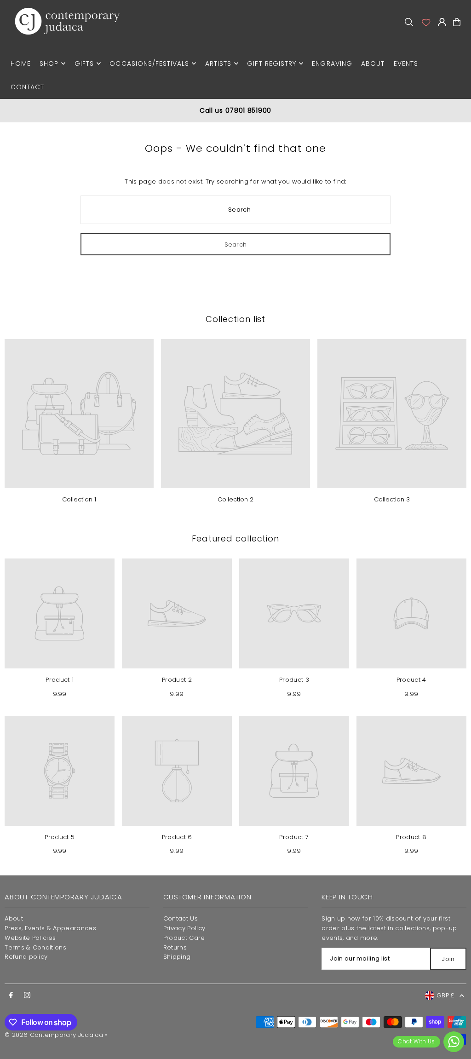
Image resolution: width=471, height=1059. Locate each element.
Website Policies (30, 937)
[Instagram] (27, 995)
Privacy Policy (184, 928)
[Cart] (456, 22)
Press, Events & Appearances (50, 928)
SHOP (49, 63)
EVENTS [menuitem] (406, 63)
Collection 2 (235, 499)
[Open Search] (409, 22)
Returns (175, 947)
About (14, 918)
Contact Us (180, 918)
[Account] (425, 22)
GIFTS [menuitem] (84, 63)
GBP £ (446, 995)
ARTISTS (218, 63)
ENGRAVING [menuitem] (332, 63)
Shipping (177, 956)
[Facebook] (11, 995)
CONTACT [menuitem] (27, 87)
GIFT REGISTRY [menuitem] (271, 63)
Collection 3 (392, 499)
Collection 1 (79, 499)
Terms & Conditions (35, 947)
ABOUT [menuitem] (373, 63)
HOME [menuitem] (21, 63)
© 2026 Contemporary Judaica (54, 1034)
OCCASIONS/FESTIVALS (149, 63)
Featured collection (235, 538)
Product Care (184, 937)
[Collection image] (79, 413)
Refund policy (26, 956)
